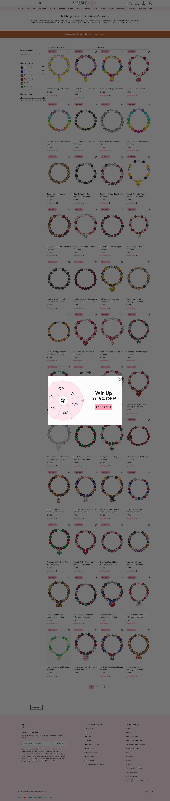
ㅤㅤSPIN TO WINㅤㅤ (103, 407)
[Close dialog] (119, 379)
